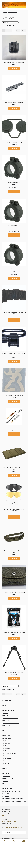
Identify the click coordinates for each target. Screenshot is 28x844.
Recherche (14, 841)
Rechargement (8, 758)
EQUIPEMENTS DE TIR (12, 12)
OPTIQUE (5, 781)
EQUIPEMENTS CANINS (8, 733)
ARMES (4, 705)
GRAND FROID (6, 766)
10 (22, 30)
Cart (21, 840)
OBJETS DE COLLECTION (9, 778)
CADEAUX (5, 713)
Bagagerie (7, 743)
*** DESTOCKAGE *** (8, 700)
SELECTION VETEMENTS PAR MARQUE (11, 791)
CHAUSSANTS (6, 715)
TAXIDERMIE (6, 793)
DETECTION (6, 728)
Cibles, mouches (9, 750)
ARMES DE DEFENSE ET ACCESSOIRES (11, 708)
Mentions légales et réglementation (13, 827)
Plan (3, 815)
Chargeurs (7, 748)
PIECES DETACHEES (7, 788)
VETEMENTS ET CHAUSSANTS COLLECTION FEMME (14, 801)
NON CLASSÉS (6, 776)
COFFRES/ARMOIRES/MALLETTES (10, 718)
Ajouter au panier (14, 68)
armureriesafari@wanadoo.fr (9, 821)
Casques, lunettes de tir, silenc (12, 745)
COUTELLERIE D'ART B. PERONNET (11, 723)
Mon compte (4, 841)
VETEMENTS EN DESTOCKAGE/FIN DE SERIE (13, 798)
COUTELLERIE (6, 720)
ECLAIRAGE (5, 730)
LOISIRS (5, 768)
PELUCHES (5, 786)
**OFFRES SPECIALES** (8, 703)
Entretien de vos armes (10, 753)
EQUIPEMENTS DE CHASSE (9, 735)
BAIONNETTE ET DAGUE (8, 710)
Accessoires (8, 740)
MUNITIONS (6, 773)
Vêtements (7, 763)
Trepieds (7, 761)
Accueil (5, 12)
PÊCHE (4, 783)
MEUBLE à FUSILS (9, 756)
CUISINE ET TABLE (7, 725)
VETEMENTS (6, 796)
